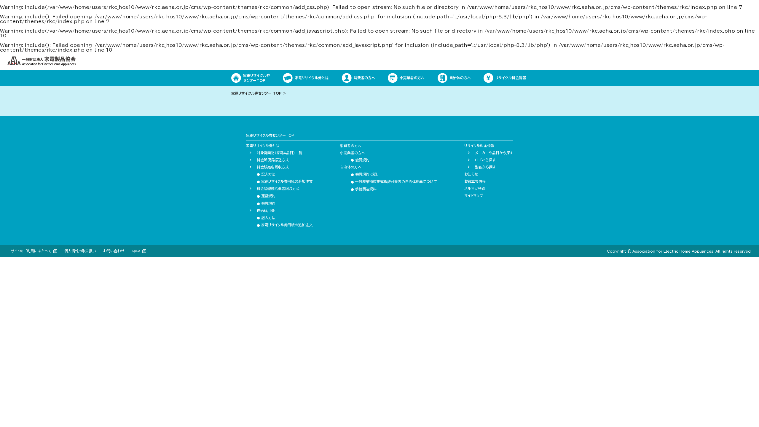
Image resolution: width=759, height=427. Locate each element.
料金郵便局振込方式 (273, 160)
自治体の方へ (350, 167)
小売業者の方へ (352, 152)
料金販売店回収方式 (273, 167)
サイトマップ (473, 195)
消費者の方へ (350, 145)
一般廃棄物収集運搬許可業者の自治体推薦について (394, 181)
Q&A (136, 251)
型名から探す (485, 167)
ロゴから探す (485, 160)
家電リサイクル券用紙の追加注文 (284, 181)
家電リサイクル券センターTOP (270, 135)
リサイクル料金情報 (479, 145)
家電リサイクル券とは (262, 145)
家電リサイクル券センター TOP (256, 93)
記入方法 (266, 174)
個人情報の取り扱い (80, 251)
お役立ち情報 (475, 181)
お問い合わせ (114, 251)
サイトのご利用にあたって (31, 251)
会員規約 (266, 203)
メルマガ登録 (474, 188)
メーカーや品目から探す (494, 152)
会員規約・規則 (364, 174)
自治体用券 (266, 210)
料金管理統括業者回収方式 (278, 188)
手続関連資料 (364, 189)
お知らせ (471, 174)
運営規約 (266, 195)
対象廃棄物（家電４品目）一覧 (279, 152)
